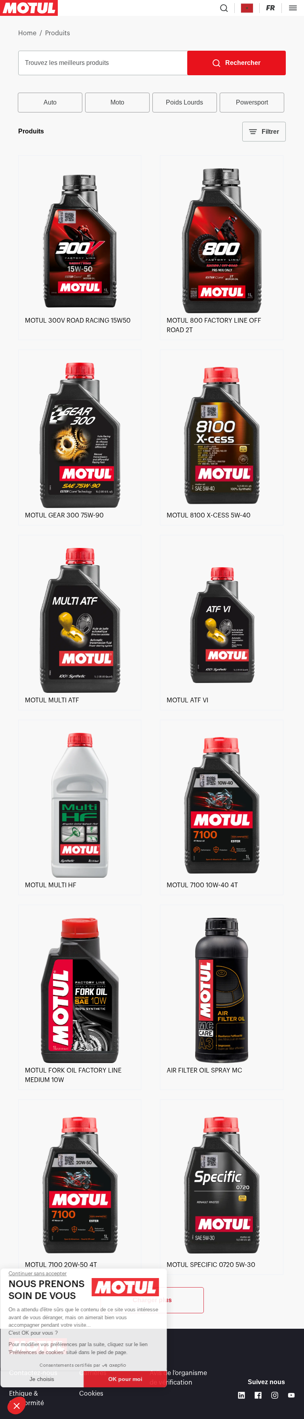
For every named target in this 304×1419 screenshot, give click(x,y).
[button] (16, 1405)
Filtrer (270, 131)
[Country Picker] (247, 8)
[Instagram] (274, 1395)
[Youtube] (291, 1395)
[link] (79, 311)
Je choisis (49, 1379)
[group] (152, 102)
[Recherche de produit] (224, 8)
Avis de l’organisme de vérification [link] (178, 1378)
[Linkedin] (241, 1395)
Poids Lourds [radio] (184, 102)
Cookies (91, 1393)
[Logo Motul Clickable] (29, 8)
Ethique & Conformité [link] (26, 1398)
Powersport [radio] (252, 102)
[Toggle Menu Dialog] (293, 8)
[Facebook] (258, 1395)
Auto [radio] (50, 102)
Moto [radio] (117, 102)
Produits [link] (57, 33)
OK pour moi (133, 1379)
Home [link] (27, 33)
